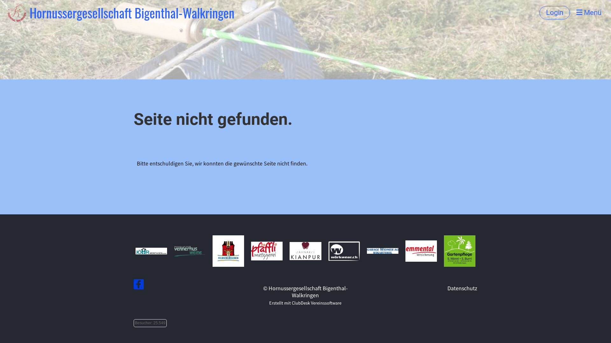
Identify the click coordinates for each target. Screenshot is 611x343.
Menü (591, 13)
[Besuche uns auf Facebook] (139, 285)
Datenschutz (462, 288)
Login (554, 13)
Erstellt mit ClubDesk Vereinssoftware (305, 303)
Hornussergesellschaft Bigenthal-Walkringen (132, 13)
